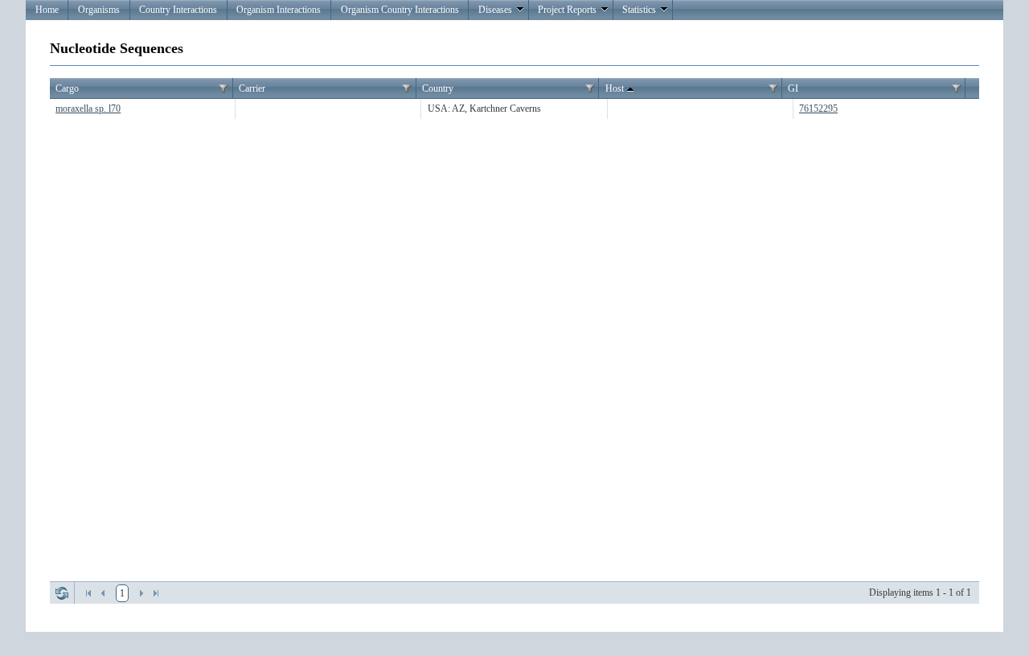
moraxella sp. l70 (88, 108)
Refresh (61, 593)
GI (793, 88)
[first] (88, 593)
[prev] (103, 593)
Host (614, 88)
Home (47, 9)
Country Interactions (178, 9)
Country (437, 88)
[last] (156, 593)
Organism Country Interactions (400, 9)
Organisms (99, 9)
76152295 (818, 108)
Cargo (67, 88)
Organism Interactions (278, 9)
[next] (141, 593)
